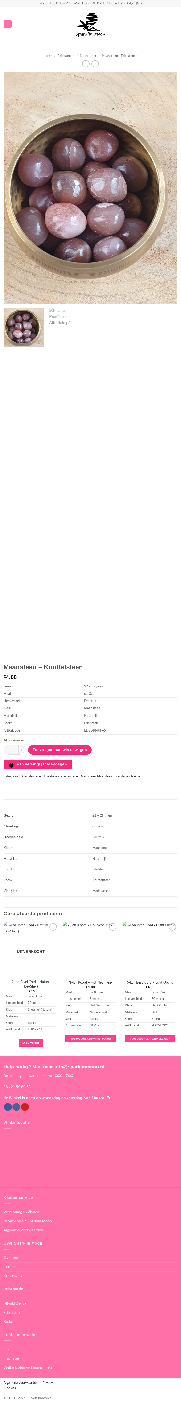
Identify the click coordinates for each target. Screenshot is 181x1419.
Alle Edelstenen (31, 776)
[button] (8, 24)
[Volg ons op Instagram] (16, 1107)
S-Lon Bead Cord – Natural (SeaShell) (30, 984)
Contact (10, 1267)
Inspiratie (11, 1358)
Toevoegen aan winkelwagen (60, 750)
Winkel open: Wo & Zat (89, 3)
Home (47, 55)
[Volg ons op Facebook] (8, 1107)
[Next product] (86, 63)
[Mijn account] (167, 24)
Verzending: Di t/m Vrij (55, 3)
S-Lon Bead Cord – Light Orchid (150, 982)
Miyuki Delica (15, 1303)
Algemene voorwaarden (21, 1383)
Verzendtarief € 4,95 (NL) (124, 3)
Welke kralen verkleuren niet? (28, 1367)
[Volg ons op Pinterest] (25, 1107)
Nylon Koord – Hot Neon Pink (90, 982)
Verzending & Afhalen (21, 1212)
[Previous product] (95, 63)
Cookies (10, 1388)
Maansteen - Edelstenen (120, 55)
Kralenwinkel (14, 1276)
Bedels (9, 1322)
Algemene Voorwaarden (23, 1230)
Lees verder (31, 1042)
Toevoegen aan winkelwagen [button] (90, 1038)
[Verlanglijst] (159, 24)
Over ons (11, 1258)
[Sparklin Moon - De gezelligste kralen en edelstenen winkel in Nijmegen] (90, 24)
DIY (7, 1349)
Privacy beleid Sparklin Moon (28, 1221)
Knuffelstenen (69, 776)
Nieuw (135, 776)
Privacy (47, 1383)
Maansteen (88, 55)
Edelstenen (66, 55)
